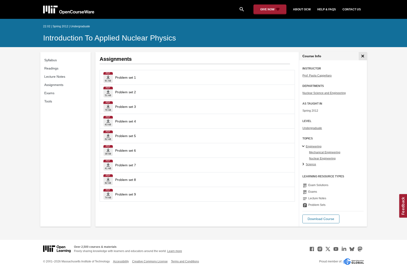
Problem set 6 (125, 150)
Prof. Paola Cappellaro (317, 75)
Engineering (314, 146)
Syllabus (50, 60)
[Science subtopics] (304, 164)
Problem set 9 (125, 194)
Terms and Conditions (185, 261)
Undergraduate (312, 128)
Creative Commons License (150, 261)
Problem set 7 (125, 165)
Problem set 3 (125, 107)
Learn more (174, 251)
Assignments (53, 85)
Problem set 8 (125, 180)
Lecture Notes (54, 76)
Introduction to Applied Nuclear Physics (109, 38)
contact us (351, 9)
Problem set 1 (125, 77)
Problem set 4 (125, 121)
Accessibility (121, 261)
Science (311, 164)
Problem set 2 (125, 92)
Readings (51, 68)
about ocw (302, 9)
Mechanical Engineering (324, 152)
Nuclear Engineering (322, 158)
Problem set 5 (125, 136)
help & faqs (326, 9)
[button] (320, 219)
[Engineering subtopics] (304, 146)
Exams (49, 93)
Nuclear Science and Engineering (324, 93)
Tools (48, 101)
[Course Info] (363, 56)
